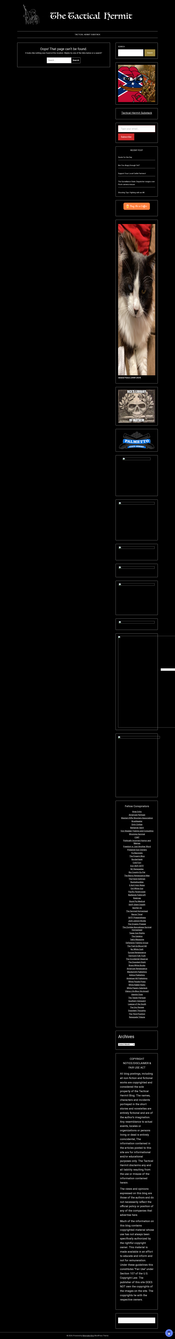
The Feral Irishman (137, 879)
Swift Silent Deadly (137, 904)
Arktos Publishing (137, 975)
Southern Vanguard (137, 1001)
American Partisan (137, 815)
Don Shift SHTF (137, 866)
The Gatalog (137, 936)
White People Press (137, 981)
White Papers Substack (137, 988)
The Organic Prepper (137, 924)
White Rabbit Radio (137, 985)
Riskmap (137, 898)
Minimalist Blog (88, 1336)
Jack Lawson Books (137, 921)
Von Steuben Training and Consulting (137, 831)
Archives (126, 1036)
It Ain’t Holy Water (137, 885)
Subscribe (126, 136)
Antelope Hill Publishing (137, 978)
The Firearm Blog (137, 856)
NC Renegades (137, 869)
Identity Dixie (137, 994)
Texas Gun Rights (137, 933)
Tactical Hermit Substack (87, 35)
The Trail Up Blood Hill (137, 946)
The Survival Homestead (137, 911)
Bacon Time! (136, 914)
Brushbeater (137, 821)
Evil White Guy (137, 888)
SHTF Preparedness (137, 917)
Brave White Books (137, 965)
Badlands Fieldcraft (137, 895)
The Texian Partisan (137, 997)
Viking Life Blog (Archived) (137, 991)
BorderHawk (137, 859)
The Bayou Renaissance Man (137, 875)
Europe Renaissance (137, 952)
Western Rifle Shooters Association (137, 818)
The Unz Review (137, 1007)
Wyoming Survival (137, 834)
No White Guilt (137, 949)
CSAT (137, 837)
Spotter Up (137, 908)
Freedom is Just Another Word (137, 846)
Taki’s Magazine (137, 939)
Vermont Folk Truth (137, 956)
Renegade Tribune (137, 1017)
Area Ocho (137, 811)
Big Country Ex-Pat (137, 872)
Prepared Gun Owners (137, 850)
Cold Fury (137, 862)
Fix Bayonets (137, 853)
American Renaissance (137, 968)
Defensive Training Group (137, 943)
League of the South (137, 1004)
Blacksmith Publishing (137, 972)
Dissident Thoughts (137, 1010)
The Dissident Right (137, 962)
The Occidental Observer (137, 959)
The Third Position (137, 1014)
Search (121, 47)
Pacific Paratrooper (137, 891)
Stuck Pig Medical (137, 901)
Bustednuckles (137, 882)
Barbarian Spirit (137, 827)
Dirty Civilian (137, 824)
